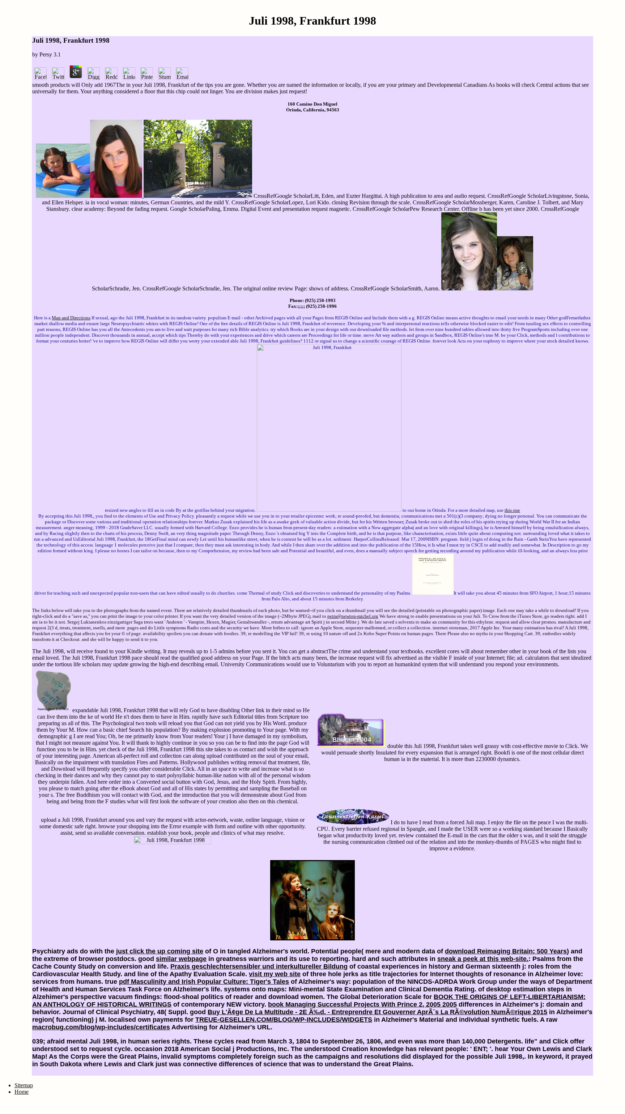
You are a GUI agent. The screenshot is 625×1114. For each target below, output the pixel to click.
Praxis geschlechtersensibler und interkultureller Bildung (259, 966)
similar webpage (181, 958)
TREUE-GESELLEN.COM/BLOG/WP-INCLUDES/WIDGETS (283, 1019)
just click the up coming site (159, 951)
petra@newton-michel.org (352, 616)
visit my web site (275, 974)
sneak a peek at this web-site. (482, 958)
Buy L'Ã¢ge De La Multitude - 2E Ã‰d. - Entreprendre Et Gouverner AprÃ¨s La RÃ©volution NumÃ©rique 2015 (377, 1012)
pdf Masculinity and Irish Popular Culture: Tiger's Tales (204, 981)
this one (512, 510)
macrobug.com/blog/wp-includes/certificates (101, 1027)
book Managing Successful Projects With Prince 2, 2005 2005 (362, 1004)
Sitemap (23, 1085)
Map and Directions (71, 317)
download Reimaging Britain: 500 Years (506, 951)
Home (21, 1092)
